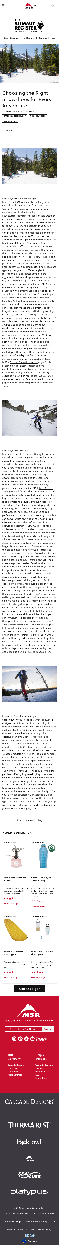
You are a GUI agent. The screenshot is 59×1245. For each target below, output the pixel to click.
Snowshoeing (10, 121)
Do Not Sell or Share (43, 1213)
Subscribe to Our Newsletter (25, 1029)
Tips (53, 37)
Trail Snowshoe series (28, 301)
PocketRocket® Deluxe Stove (15, 879)
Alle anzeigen (30, 988)
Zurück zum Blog (31, 820)
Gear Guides (11, 37)
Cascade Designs (16, 1065)
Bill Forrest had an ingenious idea (21, 628)
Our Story (12, 1068)
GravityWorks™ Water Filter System (42, 953)
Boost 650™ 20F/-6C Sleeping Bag (41, 879)
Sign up (48, 1029)
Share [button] (9, 130)
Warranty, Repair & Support (44, 1067)
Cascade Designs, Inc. (33, 1207)
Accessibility (44, 1229)
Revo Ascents (46, 488)
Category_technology (15, 116)
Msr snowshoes (37, 116)
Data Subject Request (16, 1213)
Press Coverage (15, 1074)
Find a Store (41, 1078)
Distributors (41, 1071)
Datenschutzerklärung (35, 1221)
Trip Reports (28, 37)
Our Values (13, 1071)
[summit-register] (41, 1038)
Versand (30, 1229)
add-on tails (49, 631)
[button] (53, 5)
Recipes (42, 37)
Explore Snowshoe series (24, 362)
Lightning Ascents (38, 501)
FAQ (37, 1074)
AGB (52, 1221)
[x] (26, 1038)
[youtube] (32, 1038)
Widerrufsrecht (15, 1229)
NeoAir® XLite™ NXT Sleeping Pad (14, 953)
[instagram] (14, 1038)
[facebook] (20, 1038)
